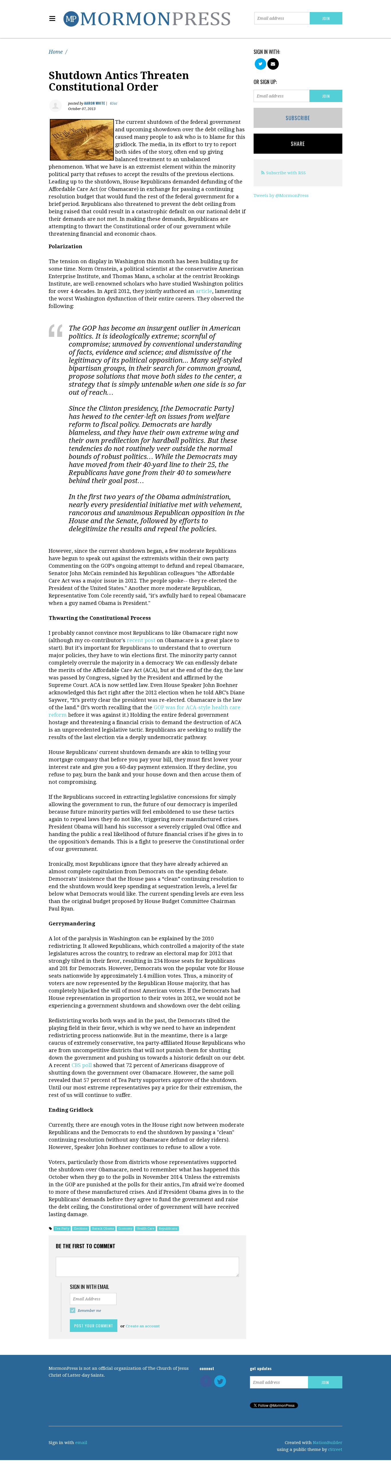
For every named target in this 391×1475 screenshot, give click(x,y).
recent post (141, 640)
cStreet (335, 1449)
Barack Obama (103, 1228)
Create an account (143, 1326)
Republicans (168, 1228)
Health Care (145, 1228)
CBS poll (82, 1065)
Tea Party (62, 1228)
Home (56, 52)
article (204, 291)
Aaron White (94, 103)
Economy (125, 1228)
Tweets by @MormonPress (281, 195)
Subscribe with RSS (286, 172)
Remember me (89, 1311)
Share (298, 143)
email (81, 1442)
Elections (81, 1228)
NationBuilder (327, 1442)
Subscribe (298, 118)
